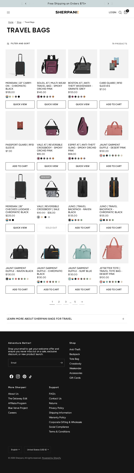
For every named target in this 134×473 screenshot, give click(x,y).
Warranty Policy (57, 417)
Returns (53, 403)
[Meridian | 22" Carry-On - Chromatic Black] (20, 63)
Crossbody (75, 363)
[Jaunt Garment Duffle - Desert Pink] (114, 125)
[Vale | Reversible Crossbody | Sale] (51, 187)
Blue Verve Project (18, 407)
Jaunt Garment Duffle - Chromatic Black (50, 271)
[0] (125, 12)
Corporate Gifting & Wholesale (65, 422)
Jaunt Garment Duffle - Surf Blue (80, 270)
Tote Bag (74, 358)
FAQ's (52, 393)
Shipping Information (60, 412)
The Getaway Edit (17, 398)
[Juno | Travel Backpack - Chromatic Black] (114, 187)
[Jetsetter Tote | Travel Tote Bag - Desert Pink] (114, 248)
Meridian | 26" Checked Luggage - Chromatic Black (18, 209)
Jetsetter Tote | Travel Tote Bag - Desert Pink (111, 271)
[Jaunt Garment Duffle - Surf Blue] (82, 248)
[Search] (120, 12)
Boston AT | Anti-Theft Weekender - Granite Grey (80, 85)
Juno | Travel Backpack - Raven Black (79, 209)
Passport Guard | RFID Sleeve (20, 146)
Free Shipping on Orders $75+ (67, 3)
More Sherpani (17, 387)
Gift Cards (75, 377)
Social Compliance (59, 426)
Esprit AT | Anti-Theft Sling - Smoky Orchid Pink (82, 147)
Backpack (74, 354)
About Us (13, 393)
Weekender (75, 368)
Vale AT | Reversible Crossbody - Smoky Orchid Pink (50, 147)
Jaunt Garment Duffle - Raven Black (19, 270)
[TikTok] (31, 376)
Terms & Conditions (59, 431)
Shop (72, 343)
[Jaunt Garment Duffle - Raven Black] (20, 248)
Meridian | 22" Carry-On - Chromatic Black (19, 85)
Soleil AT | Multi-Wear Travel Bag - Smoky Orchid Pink (51, 85)
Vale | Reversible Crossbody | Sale (48, 208)
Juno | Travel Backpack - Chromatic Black (111, 209)
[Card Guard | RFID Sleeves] (114, 63)
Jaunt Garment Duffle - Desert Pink (113, 146)
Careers (12, 412)
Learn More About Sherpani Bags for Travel (39, 318)
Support (54, 387)
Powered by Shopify (51, 458)
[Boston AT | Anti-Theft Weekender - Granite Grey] (82, 63)
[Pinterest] (24, 376)
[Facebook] (11, 376)
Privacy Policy (56, 407)
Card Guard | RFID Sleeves (111, 84)
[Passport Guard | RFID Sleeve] (20, 125)
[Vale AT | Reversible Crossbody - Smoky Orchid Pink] (51, 125)
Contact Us (55, 398)
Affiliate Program (17, 403)
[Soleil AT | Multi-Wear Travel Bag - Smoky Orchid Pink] (51, 63)
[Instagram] (18, 376)
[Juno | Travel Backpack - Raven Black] (82, 187)
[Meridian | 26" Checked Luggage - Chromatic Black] (20, 187)
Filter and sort (20, 44)
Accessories (75, 373)
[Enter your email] (61, 363)
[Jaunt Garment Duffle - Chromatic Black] (51, 248)
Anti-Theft (74, 349)
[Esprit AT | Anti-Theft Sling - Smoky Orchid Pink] (82, 125)
